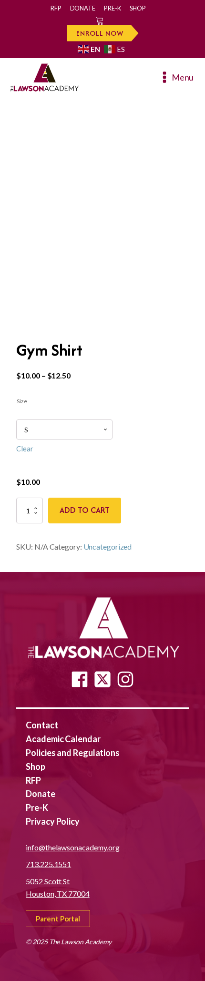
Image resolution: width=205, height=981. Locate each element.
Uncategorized (107, 546)
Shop (138, 8)
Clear (24, 448)
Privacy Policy (53, 821)
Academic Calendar (63, 739)
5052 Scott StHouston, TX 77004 (57, 887)
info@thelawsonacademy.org (73, 847)
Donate (82, 8)
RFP (56, 8)
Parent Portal (58, 918)
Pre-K (112, 8)
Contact (42, 725)
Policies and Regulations (73, 752)
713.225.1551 (48, 864)
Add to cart (85, 510)
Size (22, 401)
